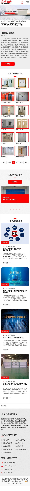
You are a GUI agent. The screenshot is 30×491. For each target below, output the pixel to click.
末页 (26, 162)
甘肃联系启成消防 (6, 452)
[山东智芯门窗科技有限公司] (15, 320)
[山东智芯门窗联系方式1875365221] (15, 233)
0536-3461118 (8, 472)
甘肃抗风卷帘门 (6, 446)
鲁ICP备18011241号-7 (18, 481)
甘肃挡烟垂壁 (19, 446)
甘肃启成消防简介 (20, 440)
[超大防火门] (7, 110)
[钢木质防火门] (22, 151)
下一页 (21, 162)
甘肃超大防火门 (6, 116)
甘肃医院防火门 (20, 102)
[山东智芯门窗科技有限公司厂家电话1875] (15, 276)
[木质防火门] (22, 110)
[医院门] (7, 83)
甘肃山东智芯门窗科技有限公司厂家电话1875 (15, 292)
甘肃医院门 (4, 89)
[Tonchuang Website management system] (6, 2)
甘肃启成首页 (5, 440)
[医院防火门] (22, 96)
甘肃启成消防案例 (20, 449)
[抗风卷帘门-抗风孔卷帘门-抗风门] (15, 366)
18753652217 (8, 469)
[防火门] (22, 83)
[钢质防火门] (7, 96)
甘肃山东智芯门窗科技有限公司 (13, 337)
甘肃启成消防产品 (12, 21)
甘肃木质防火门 (20, 116)
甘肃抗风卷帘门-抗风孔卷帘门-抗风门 (15, 385)
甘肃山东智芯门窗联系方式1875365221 (12, 250)
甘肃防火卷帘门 (19, 443)
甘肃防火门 (22, 21)
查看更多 (8, 64)
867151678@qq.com (10, 466)
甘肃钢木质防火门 (21, 157)
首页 (4, 21)
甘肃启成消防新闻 (6, 449)
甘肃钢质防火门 (6, 102)
